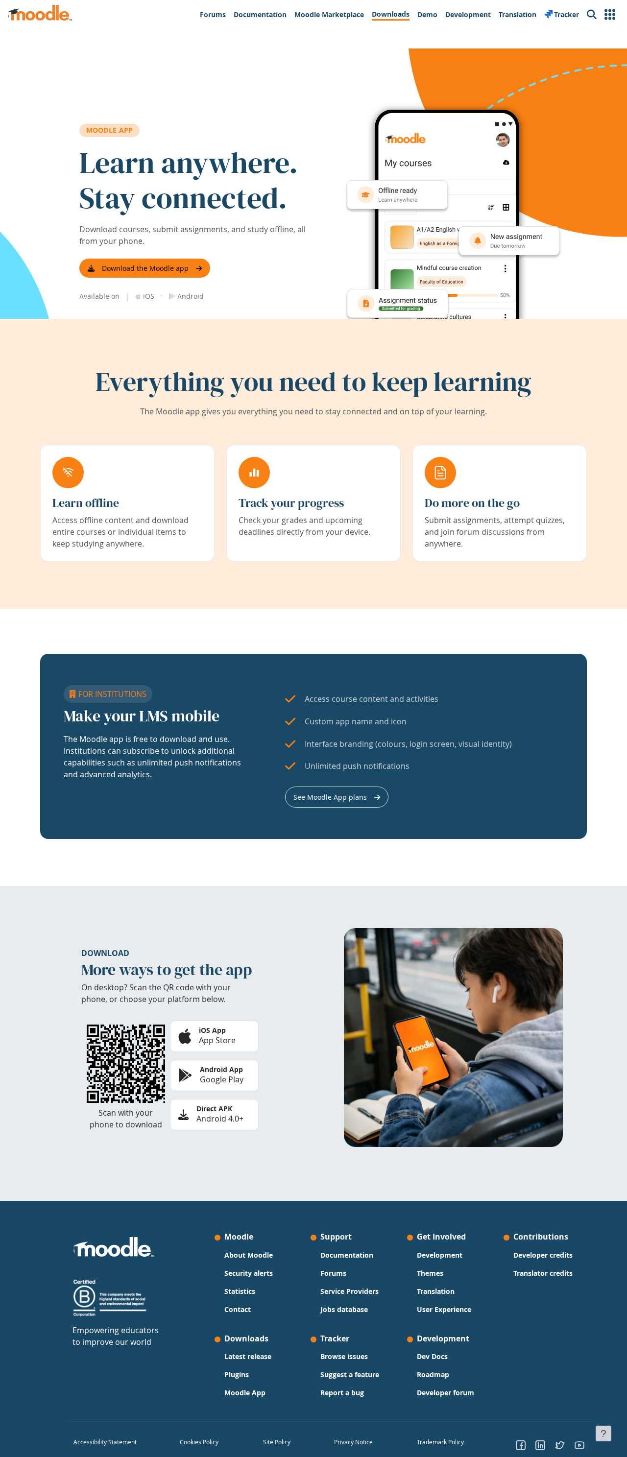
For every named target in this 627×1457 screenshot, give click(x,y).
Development (439, 1255)
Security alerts (248, 1273)
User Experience (444, 1309)
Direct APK (214, 1108)
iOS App (212, 1030)
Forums (333, 1273)
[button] (610, 14)
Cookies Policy (199, 1442)
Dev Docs (432, 1356)
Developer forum (445, 1392)
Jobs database (344, 1309)
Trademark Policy (440, 1442)
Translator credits (543, 1273)
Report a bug (342, 1392)
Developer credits (543, 1255)
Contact (237, 1309)
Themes (430, 1273)
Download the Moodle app (145, 268)
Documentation (346, 1255)
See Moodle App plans (330, 797)
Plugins (236, 1374)
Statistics (239, 1291)
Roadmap (433, 1374)
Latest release (247, 1356)
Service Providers (349, 1291)
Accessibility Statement (105, 1442)
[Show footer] (603, 1433)
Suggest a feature (349, 1374)
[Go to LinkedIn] (540, 1444)
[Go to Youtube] (579, 1444)
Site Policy (276, 1442)
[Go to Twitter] (560, 1444)
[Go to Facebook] (521, 1444)
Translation (436, 1291)
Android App (221, 1069)
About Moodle (248, 1255)
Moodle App (244, 1392)
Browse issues (344, 1356)
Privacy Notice (353, 1442)
